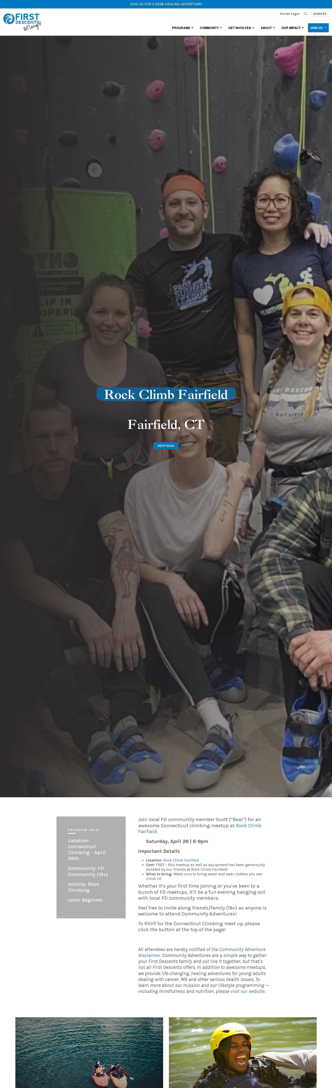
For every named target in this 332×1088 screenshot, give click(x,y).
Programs (181, 28)
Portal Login (290, 14)
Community (209, 28)
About (266, 28)
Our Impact (291, 28)
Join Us (316, 28)
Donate (320, 14)
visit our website (247, 991)
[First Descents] (22, 21)
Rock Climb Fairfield (181, 860)
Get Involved (239, 28)
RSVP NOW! (166, 446)
